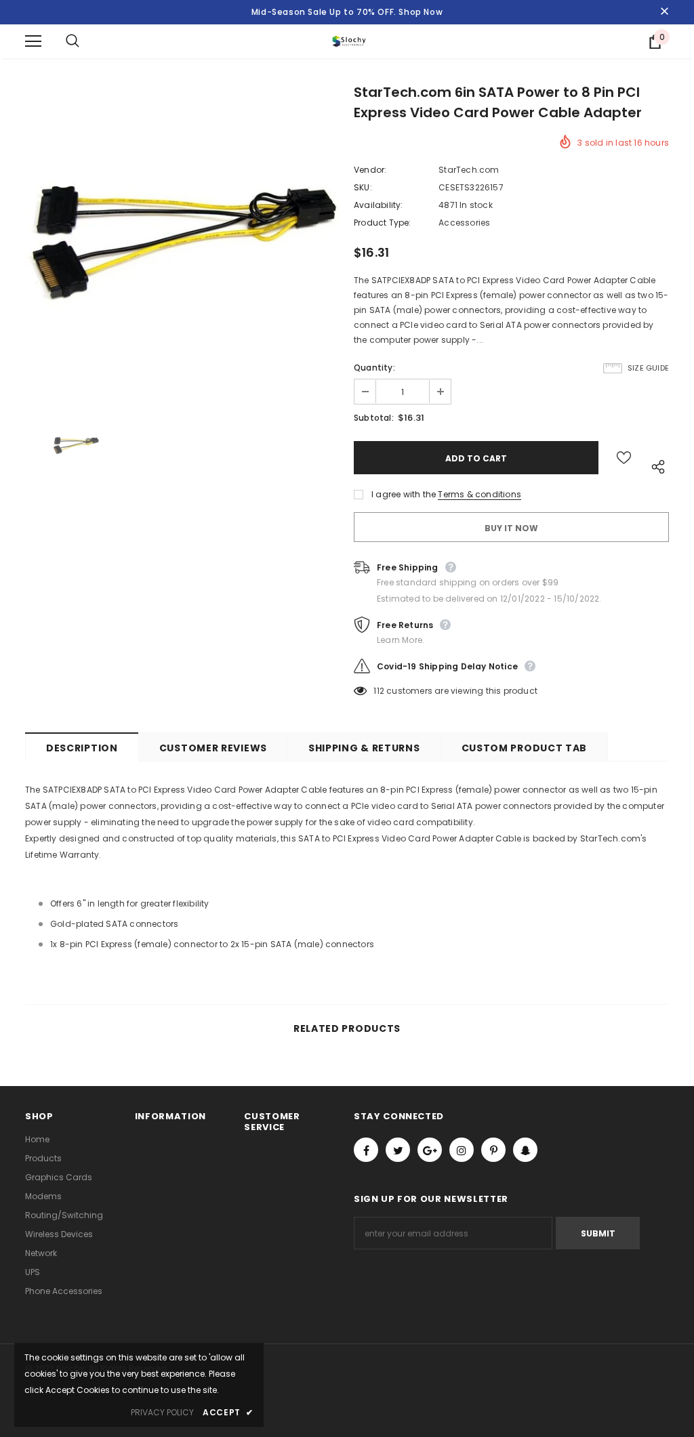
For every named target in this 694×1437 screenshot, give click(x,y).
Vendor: (370, 169)
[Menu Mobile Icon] (33, 41)
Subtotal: (374, 417)
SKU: (363, 187)
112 (378, 690)
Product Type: (382, 222)
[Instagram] (461, 1150)
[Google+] (429, 1150)
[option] (182, 244)
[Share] (655, 464)
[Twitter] (398, 1150)
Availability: (378, 205)
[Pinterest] (493, 1150)
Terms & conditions (479, 494)
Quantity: (374, 367)
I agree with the (403, 494)
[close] (664, 12)
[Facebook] (366, 1150)
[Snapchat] (525, 1150)
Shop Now (421, 12)
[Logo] (349, 41)
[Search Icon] (86, 41)
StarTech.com (468, 169)
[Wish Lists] (624, 457)
